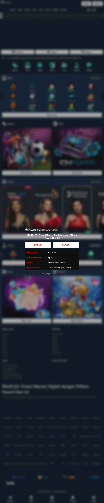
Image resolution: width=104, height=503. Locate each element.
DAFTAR (38, 244)
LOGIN (65, 244)
